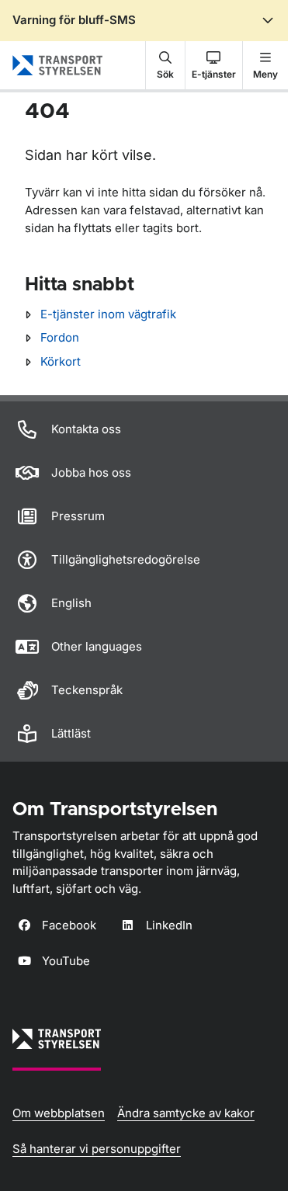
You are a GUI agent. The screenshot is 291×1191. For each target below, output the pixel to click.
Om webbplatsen (58, 1113)
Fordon (59, 337)
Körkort (60, 361)
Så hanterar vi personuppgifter (96, 1148)
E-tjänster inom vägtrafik (108, 314)
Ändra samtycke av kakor (186, 1113)
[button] (165, 65)
